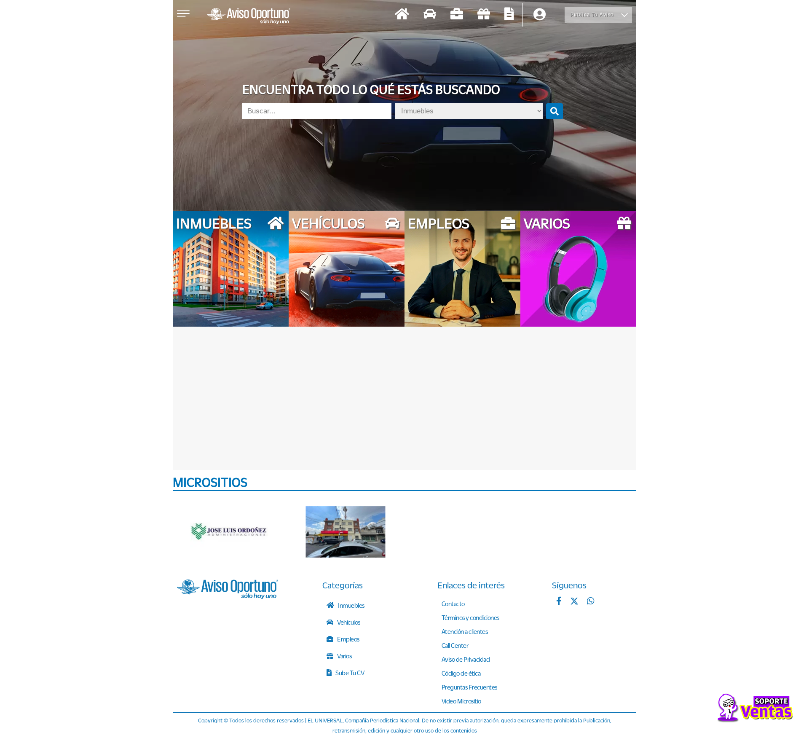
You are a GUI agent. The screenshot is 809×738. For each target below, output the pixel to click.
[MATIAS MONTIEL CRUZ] (345, 532)
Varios (344, 655)
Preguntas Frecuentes (469, 687)
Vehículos (348, 622)
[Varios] (483, 15)
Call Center (455, 645)
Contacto (453, 603)
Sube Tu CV (349, 672)
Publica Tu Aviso (592, 14)
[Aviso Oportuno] (227, 596)
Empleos (347, 639)
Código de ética (461, 673)
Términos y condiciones (470, 617)
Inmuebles (350, 605)
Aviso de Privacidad (466, 659)
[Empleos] (456, 15)
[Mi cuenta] (539, 15)
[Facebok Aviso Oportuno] (559, 602)
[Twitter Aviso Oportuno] (574, 602)
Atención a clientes (465, 631)
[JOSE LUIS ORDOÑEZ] (230, 532)
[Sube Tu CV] (509, 15)
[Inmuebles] (402, 15)
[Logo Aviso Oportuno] (248, 17)
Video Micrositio (461, 701)
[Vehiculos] (429, 15)
